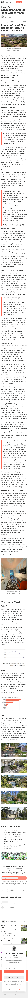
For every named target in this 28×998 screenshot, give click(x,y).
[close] (23, 946)
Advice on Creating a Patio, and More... (8, 940)
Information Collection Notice (17, 883)
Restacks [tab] (11, 902)
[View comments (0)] (8, 21)
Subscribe (19, 2)
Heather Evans (8, 16)
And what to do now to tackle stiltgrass (9, 930)
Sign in (24, 2)
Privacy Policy (19, 984)
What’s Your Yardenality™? (15, 834)
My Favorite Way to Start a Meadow (10, 927)
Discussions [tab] (13, 921)
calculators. (7, 848)
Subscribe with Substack (15, 978)
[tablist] (8, 902)
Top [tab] (3, 921)
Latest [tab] (7, 921)
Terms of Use (21, 881)
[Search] (25, 921)
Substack (6, 994)
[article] (14, 930)
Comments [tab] (5, 902)
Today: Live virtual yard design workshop (9, 943)
